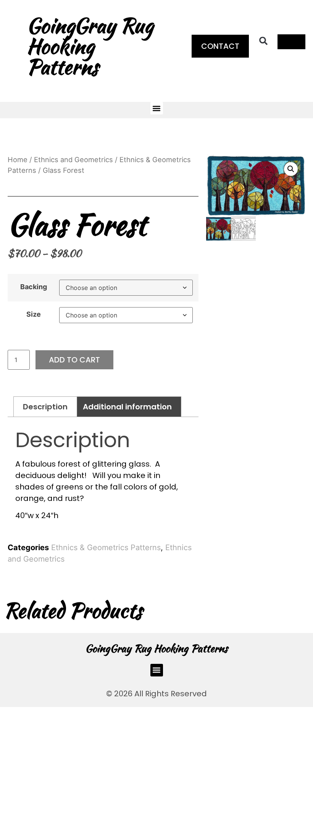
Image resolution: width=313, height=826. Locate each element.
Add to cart (74, 359)
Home (17, 159)
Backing (33, 286)
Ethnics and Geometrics (73, 159)
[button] (263, 40)
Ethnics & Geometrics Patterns (106, 547)
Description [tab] (45, 406)
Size (33, 314)
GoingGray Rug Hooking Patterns (156, 648)
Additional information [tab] (127, 406)
